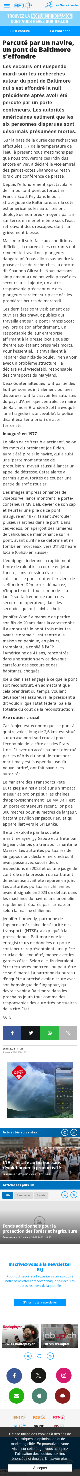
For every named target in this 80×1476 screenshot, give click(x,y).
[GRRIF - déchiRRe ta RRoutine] (39, 1426)
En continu (21, 31)
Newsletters (16, 1396)
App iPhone (39, 1396)
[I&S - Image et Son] (59, 1426)
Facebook (14, 1376)
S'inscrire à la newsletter (40, 1302)
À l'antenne (60, 31)
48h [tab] (8, 1195)
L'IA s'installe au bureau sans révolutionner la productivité (32, 1165)
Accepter (40, 1468)
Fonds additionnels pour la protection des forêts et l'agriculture (40, 1228)
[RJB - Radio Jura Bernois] (39, 1417)
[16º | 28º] (48, 0)
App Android (62, 1396)
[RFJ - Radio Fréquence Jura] (19, 1426)
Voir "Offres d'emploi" (43, 1336)
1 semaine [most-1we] (23, 1195)
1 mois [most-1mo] (41, 1195)
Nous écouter (69, 5)
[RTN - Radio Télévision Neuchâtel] (59, 1417)
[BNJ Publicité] (19, 1417)
